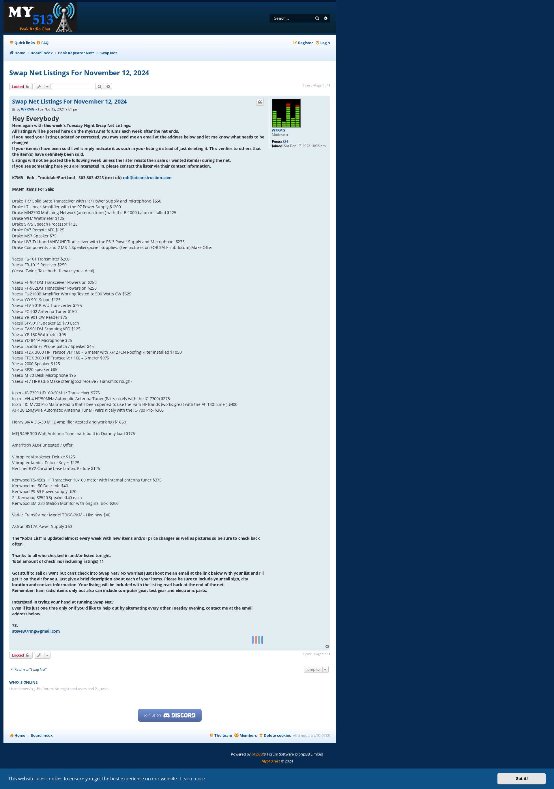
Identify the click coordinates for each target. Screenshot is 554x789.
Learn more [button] (192, 778)
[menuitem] (42, 43)
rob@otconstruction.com (147, 177)
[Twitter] (259, 640)
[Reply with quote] (260, 102)
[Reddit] (256, 640)
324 (285, 142)
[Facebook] (253, 640)
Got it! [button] (522, 778)
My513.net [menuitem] (270, 761)
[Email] (262, 640)
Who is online (23, 682)
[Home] (40, 17)
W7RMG (278, 130)
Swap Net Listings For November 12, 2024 (79, 72)
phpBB (257, 754)
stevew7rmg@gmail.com (36, 631)
